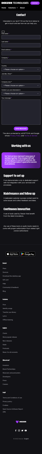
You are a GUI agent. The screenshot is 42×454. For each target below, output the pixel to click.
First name (5, 33)
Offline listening (8, 320)
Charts (5, 333)
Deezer (5, 263)
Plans (4, 268)
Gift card (5, 280)
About (22, 8)
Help (4, 283)
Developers (6, 377)
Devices (5, 272)
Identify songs (7, 308)
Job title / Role (7, 74)
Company (5, 58)
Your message (7, 98)
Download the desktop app (12, 276)
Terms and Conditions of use (12, 398)
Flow (4, 305)
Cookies (5, 405)
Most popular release (10, 337)
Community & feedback (11, 287)
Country (4, 66)
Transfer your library (9, 312)
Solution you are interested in (11, 90)
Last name (5, 41)
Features (5, 299)
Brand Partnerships (9, 369)
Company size (7, 82)
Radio (4, 345)
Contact (35, 3)
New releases (7, 341)
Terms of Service (30, 136)
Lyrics (5, 316)
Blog (4, 291)
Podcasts (6, 348)
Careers (5, 384)
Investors (6, 365)
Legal (4, 392)
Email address (7, 49)
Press (5, 380)
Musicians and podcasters (11, 373)
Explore (5, 328)
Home (4, 8)
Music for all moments (10, 352)
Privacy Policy (15, 136)
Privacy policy (7, 401)
